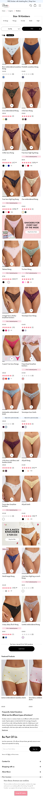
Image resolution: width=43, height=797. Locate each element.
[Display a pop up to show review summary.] (16, 163)
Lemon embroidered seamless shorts (13, 698)
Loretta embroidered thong (31, 624)
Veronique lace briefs (29, 412)
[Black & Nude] (23, 471)
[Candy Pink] (23, 282)
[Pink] (28, 471)
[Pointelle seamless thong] (31, 62)
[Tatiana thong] (11, 264)
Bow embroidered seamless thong (11, 68)
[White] (6, 282)
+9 (11, 591)
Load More (21, 649)
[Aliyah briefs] (31, 499)
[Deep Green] (6, 119)
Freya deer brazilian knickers (9, 505)
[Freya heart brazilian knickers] (31, 359)
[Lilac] (23, 637)
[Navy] (23, 77)
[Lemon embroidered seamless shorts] (14, 678)
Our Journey (6, 777)
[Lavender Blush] (8, 330)
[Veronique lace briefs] (31, 407)
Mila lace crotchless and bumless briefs (10, 461)
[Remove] (4, 35)
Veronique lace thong (29, 316)
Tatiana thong (6, 269)
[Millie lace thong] (11, 147)
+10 (31, 471)
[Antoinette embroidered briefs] (11, 407)
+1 (11, 378)
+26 (31, 165)
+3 (11, 165)
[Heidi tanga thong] (11, 571)
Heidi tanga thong (8, 576)
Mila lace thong (27, 111)
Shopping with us (8, 767)
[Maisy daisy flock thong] (11, 619)
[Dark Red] (28, 165)
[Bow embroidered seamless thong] (11, 62)
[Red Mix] (6, 378)
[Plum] (25, 119)
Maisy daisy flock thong (10, 624)
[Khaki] (23, 119)
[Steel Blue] (6, 427)
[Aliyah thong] (31, 455)
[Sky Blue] (6, 165)
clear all (10, 35)
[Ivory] (3, 591)
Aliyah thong (26, 460)
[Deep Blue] (8, 165)
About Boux (6, 772)
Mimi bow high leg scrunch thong (31, 577)
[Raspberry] (28, 282)
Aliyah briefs (26, 504)
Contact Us (6, 761)
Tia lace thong (26, 269)
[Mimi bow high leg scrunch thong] (31, 571)
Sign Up (35, 749)
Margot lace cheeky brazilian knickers (9, 316)
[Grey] (6, 591)
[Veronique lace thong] (31, 310)
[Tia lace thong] (31, 264)
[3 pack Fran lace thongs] (11, 359)
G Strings (5, 21)
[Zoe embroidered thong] (11, 105)
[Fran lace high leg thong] (31, 147)
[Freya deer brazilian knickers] (11, 499)
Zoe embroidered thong (10, 111)
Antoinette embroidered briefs (10, 413)
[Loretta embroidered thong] (31, 619)
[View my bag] (35, 6)
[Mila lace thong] (31, 105)
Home (3, 11)
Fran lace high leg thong (30, 153)
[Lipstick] (6, 330)
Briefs (30, 21)
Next (40, 680)
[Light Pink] (25, 165)
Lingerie (10, 11)
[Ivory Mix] (25, 471)
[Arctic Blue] (25, 330)
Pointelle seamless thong (30, 67)
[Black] (3, 165)
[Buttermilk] (3, 119)
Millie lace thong (8, 153)
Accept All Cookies (21, 793)
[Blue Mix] (3, 77)
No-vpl (23, 21)
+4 (31, 282)
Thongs (14, 21)
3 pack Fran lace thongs (10, 364)
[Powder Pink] (8, 282)
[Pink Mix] (3, 378)
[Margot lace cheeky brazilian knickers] (11, 310)
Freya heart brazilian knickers (29, 365)
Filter (32, 29)
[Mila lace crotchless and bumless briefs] (11, 455)
